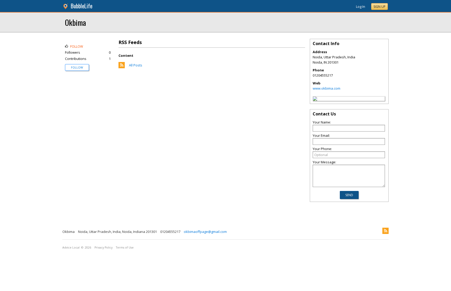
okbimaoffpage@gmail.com (205, 231)
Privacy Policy (103, 247)
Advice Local (71, 247)
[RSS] (385, 231)
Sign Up (379, 6)
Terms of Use (125, 247)
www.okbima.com (326, 88)
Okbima (75, 22)
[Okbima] (315, 99)
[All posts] (121, 67)
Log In (360, 6)
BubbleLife (81, 6)
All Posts (135, 65)
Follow (77, 67)
